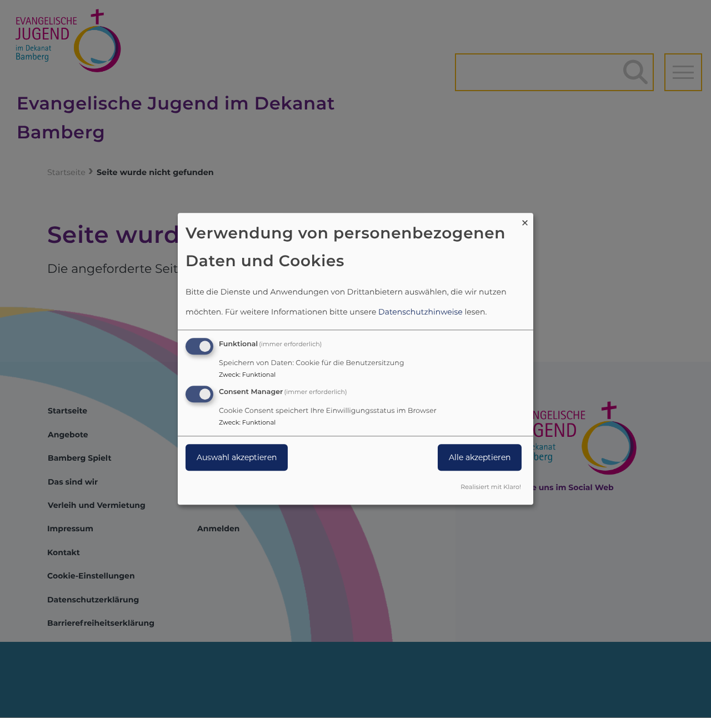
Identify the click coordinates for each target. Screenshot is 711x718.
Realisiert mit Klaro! (490, 487)
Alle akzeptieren (479, 457)
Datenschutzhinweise (420, 312)
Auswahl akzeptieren (237, 457)
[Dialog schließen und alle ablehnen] (525, 220)
